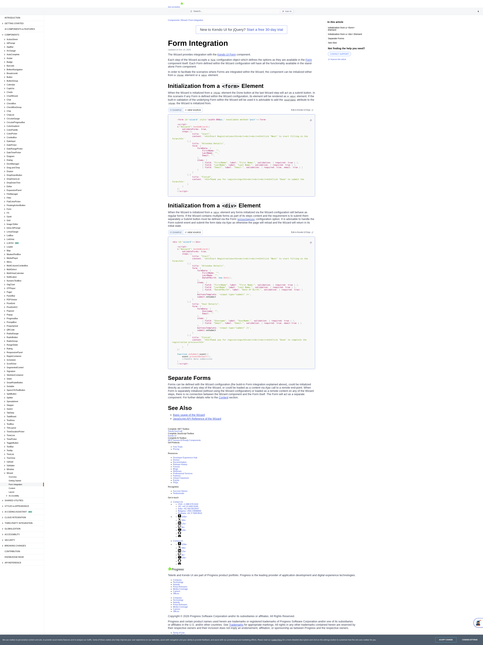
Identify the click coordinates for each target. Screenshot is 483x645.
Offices (176, 593)
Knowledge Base (14, 557)
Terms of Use (179, 633)
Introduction (12, 18)
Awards (176, 584)
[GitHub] (179, 534)
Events (176, 480)
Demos (176, 460)
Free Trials (178, 447)
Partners (176, 476)
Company (177, 580)
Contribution (12, 551)
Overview (13, 477)
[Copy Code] (310, 120)
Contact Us (178, 502)
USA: (188, 504)
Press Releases (180, 587)
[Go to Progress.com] (176, 570)
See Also (180, 408)
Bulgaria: (189, 511)
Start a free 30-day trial (265, 30)
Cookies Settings (469, 640)
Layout (11, 492)
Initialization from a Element (216, 86)
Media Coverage (180, 589)
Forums (176, 467)
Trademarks (236, 624)
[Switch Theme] (478, 11)
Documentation (180, 462)
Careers (176, 591)
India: (188, 509)
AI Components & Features (20, 29)
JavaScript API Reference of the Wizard (197, 418)
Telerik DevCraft (175, 431)
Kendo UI (172, 436)
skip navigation (174, 7)
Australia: (190, 513)
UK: (188, 506)
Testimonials (178, 493)
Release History (180, 464)
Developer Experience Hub (185, 458)
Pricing (176, 449)
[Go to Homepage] (181, 7)
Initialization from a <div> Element (345, 34)
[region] (241, 640)
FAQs (175, 482)
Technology (178, 582)
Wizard (184, 20)
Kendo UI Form (226, 54)
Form (309, 59)
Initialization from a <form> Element (341, 28)
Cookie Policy (276, 640)
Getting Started (15, 481)
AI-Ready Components (190, 440)
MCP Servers (174, 440)
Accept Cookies (446, 640)
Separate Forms (189, 378)
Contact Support (339, 54)
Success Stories (180, 491)
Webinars (177, 471)
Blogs (175, 469)
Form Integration (15, 484)
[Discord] (179, 537)
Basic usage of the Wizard (189, 414)
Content (12, 488)
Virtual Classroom (181, 478)
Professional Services (182, 473)
